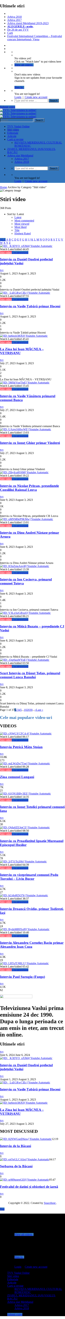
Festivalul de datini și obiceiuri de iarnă (29, 1187)
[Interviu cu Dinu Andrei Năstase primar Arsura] (26, 519)
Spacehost (50, 1202)
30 (31, 709)
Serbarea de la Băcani (16, 1166)
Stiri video (13, 129)
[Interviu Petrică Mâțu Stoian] (26, 733)
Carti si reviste (15, 139)
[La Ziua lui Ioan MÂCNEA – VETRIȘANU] (24, 335)
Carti (10, 32)
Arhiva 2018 (14, 16)
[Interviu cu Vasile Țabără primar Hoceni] (25, 292)
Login (17, 97)
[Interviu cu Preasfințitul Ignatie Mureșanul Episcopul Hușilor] (25, 827)
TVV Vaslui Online (18, 126)
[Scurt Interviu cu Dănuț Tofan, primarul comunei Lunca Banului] (24, 659)
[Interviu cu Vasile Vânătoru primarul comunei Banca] (24, 382)
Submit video (7, 106)
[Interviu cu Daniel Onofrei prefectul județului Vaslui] (26, 246)
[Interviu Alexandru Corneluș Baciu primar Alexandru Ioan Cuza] (24, 929)
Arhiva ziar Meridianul (20, 155)
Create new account (36, 97)
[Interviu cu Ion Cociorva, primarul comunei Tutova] (24, 566)
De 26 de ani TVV (18, 29)
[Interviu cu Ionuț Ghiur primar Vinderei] (25, 429)
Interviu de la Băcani (15, 1146)
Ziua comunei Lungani (17, 777)
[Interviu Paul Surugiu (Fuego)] (24, 963)
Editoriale (12, 132)
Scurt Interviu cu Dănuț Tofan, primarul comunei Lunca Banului (30, 675)
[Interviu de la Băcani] (26, 1138)
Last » (39, 709)
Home (3, 187)
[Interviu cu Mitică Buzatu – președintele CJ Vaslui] (25, 612)
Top (2, 1209)
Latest (17, 217)
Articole (11, 136)
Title (17, 230)
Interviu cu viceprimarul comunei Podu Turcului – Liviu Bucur (29, 877)
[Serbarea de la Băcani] (24, 1159)
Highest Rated (22, 233)
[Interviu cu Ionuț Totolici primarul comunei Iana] (25, 793)
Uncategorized (20, 252)
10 (25, 709)
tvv (2, 270)
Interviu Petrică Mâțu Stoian (21, 747)
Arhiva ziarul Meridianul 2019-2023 (28, 23)
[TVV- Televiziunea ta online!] (18, 113)
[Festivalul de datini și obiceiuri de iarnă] (24, 1179)
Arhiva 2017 (14, 20)
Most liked (20, 227)
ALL (3, 239)
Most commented (24, 220)
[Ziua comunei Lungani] (25, 763)
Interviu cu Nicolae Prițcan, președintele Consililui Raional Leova (29, 488)
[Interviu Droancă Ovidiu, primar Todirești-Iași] (24, 895)
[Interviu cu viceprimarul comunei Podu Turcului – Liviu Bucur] (23, 861)
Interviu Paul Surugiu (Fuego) (22, 977)
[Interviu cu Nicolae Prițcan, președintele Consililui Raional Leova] (24, 472)
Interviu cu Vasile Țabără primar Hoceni (30, 306)
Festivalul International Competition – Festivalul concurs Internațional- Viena (34, 38)
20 (28, 709)
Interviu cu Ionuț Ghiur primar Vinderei (30, 443)
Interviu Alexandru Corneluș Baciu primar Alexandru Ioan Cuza (32, 945)
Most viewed (21, 223)
